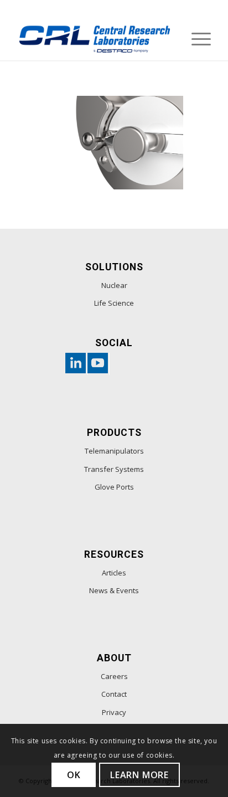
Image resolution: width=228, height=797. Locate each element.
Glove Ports (114, 487)
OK (74, 775)
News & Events (114, 590)
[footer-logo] (94, 38)
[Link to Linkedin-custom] (73, 364)
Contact (114, 694)
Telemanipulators (114, 451)
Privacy (114, 712)
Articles (114, 573)
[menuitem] (195, 38)
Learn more (139, 775)
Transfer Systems (114, 469)
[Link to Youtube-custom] (95, 364)
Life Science (114, 303)
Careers (114, 676)
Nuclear (114, 285)
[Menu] (195, 38)
